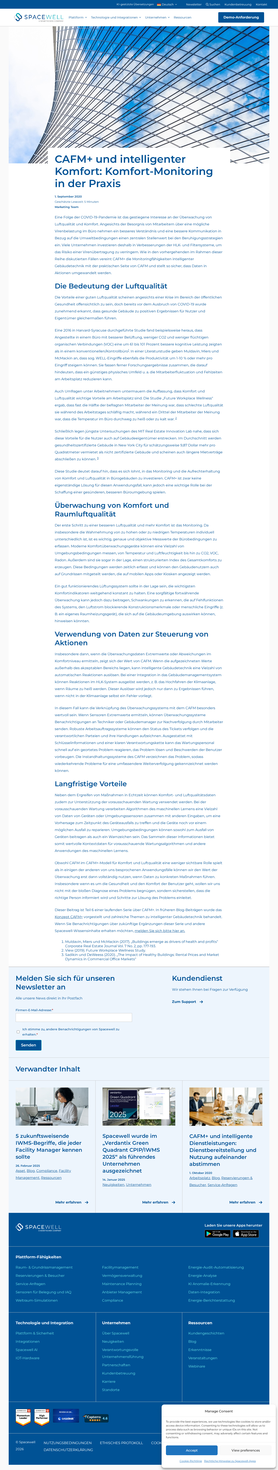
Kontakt (261, 4)
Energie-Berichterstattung (211, 1300)
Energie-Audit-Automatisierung (216, 1267)
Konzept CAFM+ (69, 917)
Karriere (109, 1381)
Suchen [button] (214, 4)
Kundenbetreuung (238, 4)
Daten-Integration (204, 1292)
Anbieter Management (122, 1292)
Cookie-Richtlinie (191, 1461)
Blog (31, 1171)
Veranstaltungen (202, 1358)
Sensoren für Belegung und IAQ (43, 1292)
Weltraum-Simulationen (37, 1300)
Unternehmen (155, 17)
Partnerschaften (116, 1365)
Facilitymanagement (120, 1267)
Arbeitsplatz (199, 1178)
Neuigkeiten (113, 1185)
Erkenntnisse (200, 1350)
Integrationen (28, 1341)
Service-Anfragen (222, 1185)
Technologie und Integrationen (114, 17)
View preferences (246, 1450)
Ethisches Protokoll (121, 1443)
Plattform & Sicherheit (35, 1333)
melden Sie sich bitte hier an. (160, 931)
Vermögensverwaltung (122, 1276)
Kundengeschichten (206, 1333)
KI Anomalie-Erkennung (209, 1284)
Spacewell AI (27, 1350)
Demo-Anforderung (241, 17)
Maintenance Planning (122, 1284)
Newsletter (194, 4)
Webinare (196, 1366)
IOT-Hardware (28, 1358)
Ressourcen (182, 17)
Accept (192, 1450)
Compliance (46, 1171)
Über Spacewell (115, 1333)
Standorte (111, 1390)
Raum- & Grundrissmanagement (44, 1267)
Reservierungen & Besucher (40, 1276)
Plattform (76, 17)
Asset (20, 1171)
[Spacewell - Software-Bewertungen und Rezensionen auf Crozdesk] (66, 1421)
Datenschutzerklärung (68, 1450)
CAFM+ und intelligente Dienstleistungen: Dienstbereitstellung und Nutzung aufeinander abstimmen (222, 1150)
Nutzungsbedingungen (68, 1443)
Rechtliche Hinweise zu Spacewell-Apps (230, 1461)
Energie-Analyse (202, 1276)
